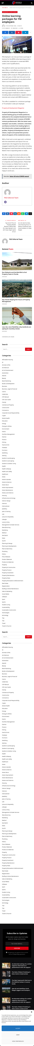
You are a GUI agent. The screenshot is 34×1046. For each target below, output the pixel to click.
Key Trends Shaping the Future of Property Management (16, 300)
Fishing (4, 442)
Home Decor (5, 485)
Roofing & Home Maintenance (10, 588)
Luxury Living (5, 522)
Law (3, 514)
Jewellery (4, 509)
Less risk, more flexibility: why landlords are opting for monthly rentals (16, 328)
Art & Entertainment (7, 370)
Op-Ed (4, 541)
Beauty (4, 378)
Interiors (4, 503)
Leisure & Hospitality (7, 517)
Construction (5, 407)
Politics (4, 554)
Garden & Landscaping (8, 458)
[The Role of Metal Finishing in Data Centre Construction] (6, 974)
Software (4, 596)
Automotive (5, 373)
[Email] (5, 202)
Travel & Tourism (6, 626)
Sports (4, 602)
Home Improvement (7, 487)
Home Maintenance (7, 490)
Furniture (4, 450)
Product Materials (7, 559)
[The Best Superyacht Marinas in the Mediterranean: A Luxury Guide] (6, 982)
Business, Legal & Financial (9, 389)
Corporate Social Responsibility (10, 413)
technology (5, 615)
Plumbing (4, 551)
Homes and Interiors (7, 493)
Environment (5, 429)
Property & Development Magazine (13, 108)
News (3, 538)
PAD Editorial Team (11, 25)
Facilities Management (8, 434)
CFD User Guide (6, 399)
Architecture (5, 367)
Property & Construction (8, 567)
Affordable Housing (7, 359)
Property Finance (6, 570)
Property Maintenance (8, 575)
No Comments (6, 28)
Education (5, 421)
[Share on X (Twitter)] (12, 32)
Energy (4, 423)
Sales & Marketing (7, 591)
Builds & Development (8, 383)
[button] (31, 1012)
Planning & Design (7, 543)
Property (4, 564)
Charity (4, 402)
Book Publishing (6, 381)
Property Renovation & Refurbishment (12, 580)
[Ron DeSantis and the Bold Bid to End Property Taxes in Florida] (17, 261)
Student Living (6, 604)
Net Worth (5, 535)
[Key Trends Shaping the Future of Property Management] (17, 288)
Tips (3, 618)
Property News (6, 578)
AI (2, 362)
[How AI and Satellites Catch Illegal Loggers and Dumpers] (6, 990)
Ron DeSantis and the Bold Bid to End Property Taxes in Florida (14, 273)
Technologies (5, 612)
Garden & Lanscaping (8, 461)
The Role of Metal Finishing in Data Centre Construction (21, 973)
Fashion (4, 437)
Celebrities (5, 394)
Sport (3, 599)
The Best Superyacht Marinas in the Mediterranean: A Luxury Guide (22, 982)
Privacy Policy (16, 954)
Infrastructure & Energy (8, 498)
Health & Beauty (6, 469)
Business (4, 386)
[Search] (31, 3)
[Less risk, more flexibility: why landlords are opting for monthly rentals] (17, 316)
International (5, 506)
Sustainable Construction (9, 610)
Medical (4, 533)
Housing (4, 495)
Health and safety (7, 471)
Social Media (5, 594)
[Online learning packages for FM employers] (17, 44)
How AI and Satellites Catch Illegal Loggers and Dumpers (21, 989)
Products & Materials (8, 562)
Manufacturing (6, 527)
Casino (4, 391)
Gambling (5, 453)
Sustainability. (6, 607)
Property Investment (7, 572)
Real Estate (5, 583)
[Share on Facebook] (5, 32)
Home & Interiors (7, 482)
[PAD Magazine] (17, 3)
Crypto (4, 415)
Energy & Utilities (7, 426)
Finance (4, 439)
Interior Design (6, 501)
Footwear (4, 447)
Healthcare (5, 474)
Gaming (4, 455)
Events (4, 431)
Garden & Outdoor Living (9, 463)
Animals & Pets (6, 365)
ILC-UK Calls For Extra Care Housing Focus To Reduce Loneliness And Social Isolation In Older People (25, 226)
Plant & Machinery (7, 549)
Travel (3, 623)
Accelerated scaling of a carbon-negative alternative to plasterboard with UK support (22, 965)
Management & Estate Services (10, 12)
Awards (4, 375)
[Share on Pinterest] (18, 32)
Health (4, 466)
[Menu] (3, 3)
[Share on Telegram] (25, 32)
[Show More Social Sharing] (30, 32)
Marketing (5, 530)
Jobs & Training (6, 511)
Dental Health (6, 418)
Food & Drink (5, 445)
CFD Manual (5, 397)
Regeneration (6, 586)
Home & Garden (6, 479)
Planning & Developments (9, 546)
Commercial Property (8, 405)
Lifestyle (4, 519)
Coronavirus (5, 410)
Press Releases (6, 557)
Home (11, 7)
